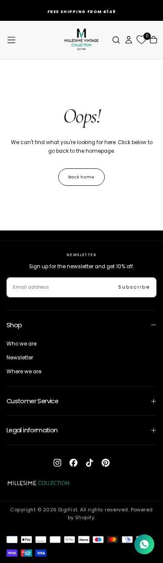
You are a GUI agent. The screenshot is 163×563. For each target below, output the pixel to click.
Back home (81, 177)
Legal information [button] (32, 430)
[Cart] (153, 39)
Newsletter (20, 357)
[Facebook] (73, 463)
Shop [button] (14, 325)
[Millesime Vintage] (38, 483)
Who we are (22, 343)
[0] (141, 40)
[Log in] (128, 39)
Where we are (24, 371)
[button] (11, 40)
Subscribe (134, 286)
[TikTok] (89, 463)
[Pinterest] (105, 463)
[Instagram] (57, 463)
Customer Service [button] (33, 401)
